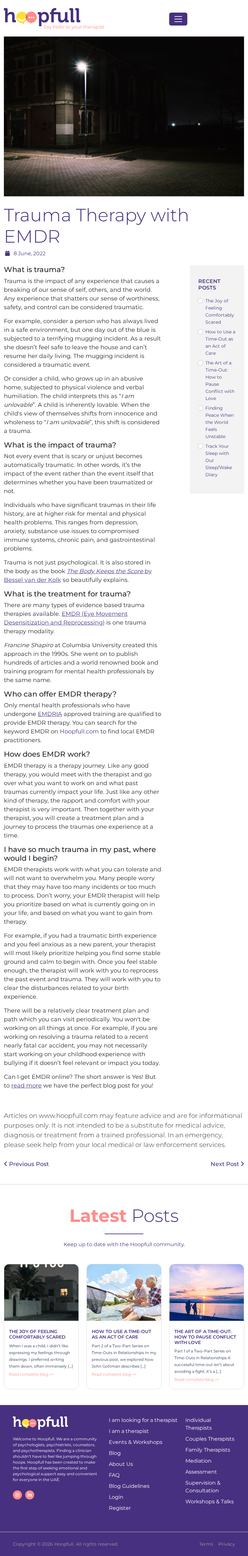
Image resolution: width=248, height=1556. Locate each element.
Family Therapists (207, 1450)
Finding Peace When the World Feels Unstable (219, 422)
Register (120, 1508)
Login (116, 1497)
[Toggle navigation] (178, 19)
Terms (206, 1544)
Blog (115, 1453)
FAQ (114, 1475)
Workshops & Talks (209, 1501)
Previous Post (28, 1164)
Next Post (226, 1164)
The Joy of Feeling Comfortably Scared (219, 311)
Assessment (201, 1472)
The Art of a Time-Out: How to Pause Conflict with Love (219, 380)
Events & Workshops (135, 1442)
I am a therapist (129, 1431)
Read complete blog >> (31, 1374)
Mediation (198, 1461)
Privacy (226, 1544)
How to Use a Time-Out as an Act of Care (220, 342)
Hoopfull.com (79, 731)
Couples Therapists (209, 1439)
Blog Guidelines (129, 1486)
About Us (121, 1464)
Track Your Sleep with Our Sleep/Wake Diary (218, 460)
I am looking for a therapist (143, 1420)
